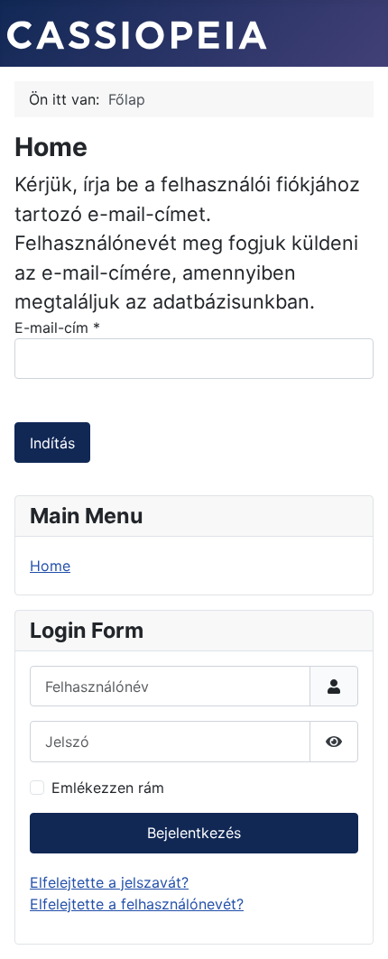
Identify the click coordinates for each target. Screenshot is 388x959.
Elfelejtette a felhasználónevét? (137, 904)
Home (50, 566)
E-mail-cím (57, 327)
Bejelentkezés (194, 833)
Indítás (52, 443)
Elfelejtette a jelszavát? (109, 882)
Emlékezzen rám (107, 788)
